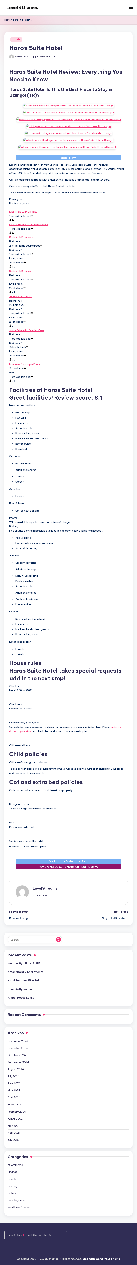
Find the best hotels (39, 1235)
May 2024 (14, 1090)
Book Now (68, 158)
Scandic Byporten (20, 989)
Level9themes (22, 7)
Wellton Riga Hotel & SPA (24, 963)
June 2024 (14, 1083)
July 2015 (13, 1139)
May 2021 (13, 1125)
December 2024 (18, 1041)
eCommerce (15, 1165)
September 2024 (18, 1062)
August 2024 (16, 1069)
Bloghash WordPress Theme (101, 1259)
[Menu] (130, 8)
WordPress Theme (19, 1207)
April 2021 (14, 1132)
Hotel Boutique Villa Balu (24, 980)
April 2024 (14, 1097)
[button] (41, 895)
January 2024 (16, 1118)
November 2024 (18, 1048)
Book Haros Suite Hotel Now (68, 861)
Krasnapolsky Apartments (25, 972)
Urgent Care (15, 1235)
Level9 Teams (45, 888)
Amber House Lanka (21, 997)
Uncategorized (17, 1200)
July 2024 (13, 1076)
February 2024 (17, 1111)
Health (12, 1179)
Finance (12, 1172)
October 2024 (17, 1055)
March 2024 (15, 1104)
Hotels (16, 39)
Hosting (12, 1186)
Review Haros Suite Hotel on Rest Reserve (69, 866)
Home (7, 20)
